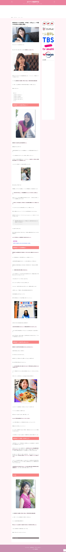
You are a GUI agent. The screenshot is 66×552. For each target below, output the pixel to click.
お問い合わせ (32, 547)
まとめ (14, 100)
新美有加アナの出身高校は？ (17, 96)
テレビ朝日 (37, 3)
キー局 (18, 17)
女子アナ (26, 26)
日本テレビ (30, 3)
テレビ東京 (40, 3)
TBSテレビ (33, 3)
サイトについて (27, 547)
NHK (24, 3)
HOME (12, 17)
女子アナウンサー (15, 17)
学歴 (27, 26)
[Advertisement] (33, 11)
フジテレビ (26, 3)
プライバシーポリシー (38, 547)
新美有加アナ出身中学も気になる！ (18, 97)
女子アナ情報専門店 (33, 2)
